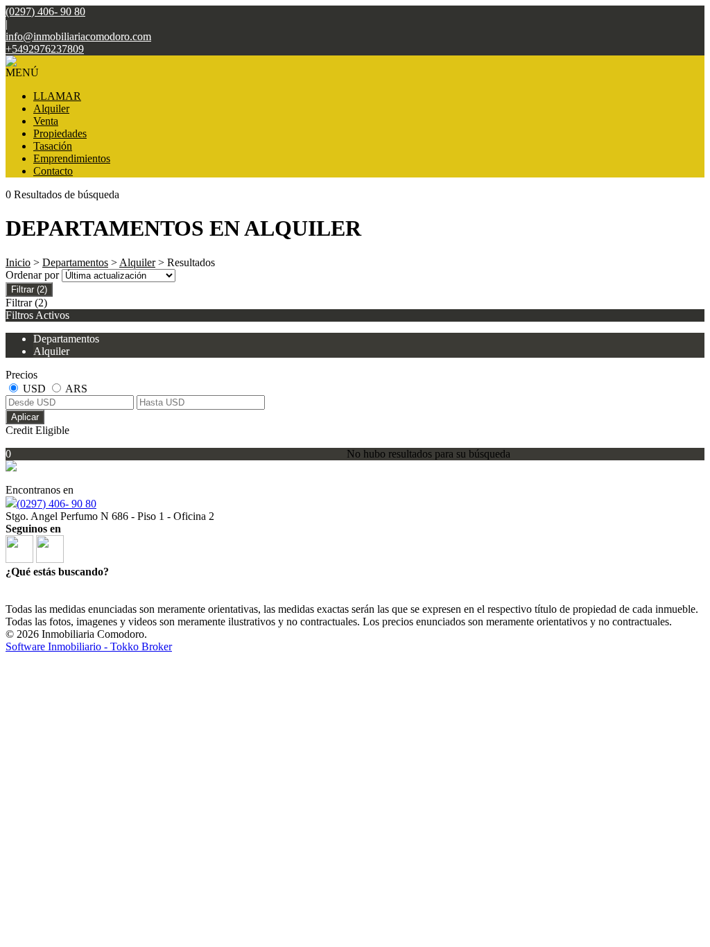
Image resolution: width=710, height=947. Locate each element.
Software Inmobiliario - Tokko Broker (89, 646)
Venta (45, 121)
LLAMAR (57, 96)
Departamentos (75, 262)
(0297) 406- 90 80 (56, 504)
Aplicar (25, 417)
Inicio (18, 262)
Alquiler (51, 108)
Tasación (52, 146)
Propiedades (60, 133)
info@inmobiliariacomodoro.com (78, 36)
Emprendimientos (71, 158)
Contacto (53, 171)
